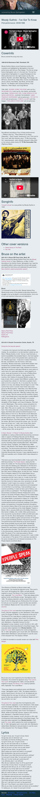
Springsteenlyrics (22, 793)
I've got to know (6, 205)
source (4, 607)
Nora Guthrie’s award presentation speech (14, 269)
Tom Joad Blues (17, 595)
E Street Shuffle (18, 795)
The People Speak (19, 462)
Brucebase (11, 793)
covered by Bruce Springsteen (13, 12)
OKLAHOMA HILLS (7, 91)
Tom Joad (8, 630)
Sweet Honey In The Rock (13, 247)
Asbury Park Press (7, 331)
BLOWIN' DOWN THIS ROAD (18, 89)
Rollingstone (5, 337)
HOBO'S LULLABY (24, 99)
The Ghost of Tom (18, 683)
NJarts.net (4, 335)
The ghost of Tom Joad (8, 610)
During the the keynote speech (10, 346)
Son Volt (7, 249)
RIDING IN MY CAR (15, 93)
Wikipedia (9, 795)
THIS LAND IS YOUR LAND (15, 101)
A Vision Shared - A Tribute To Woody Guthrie (15, 433)
